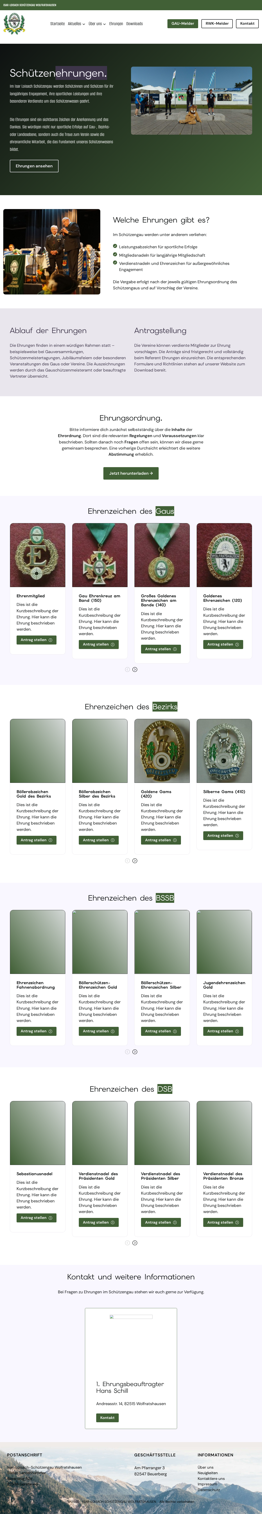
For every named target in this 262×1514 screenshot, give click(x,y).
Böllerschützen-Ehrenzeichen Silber (161, 984)
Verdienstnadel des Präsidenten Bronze (223, 1176)
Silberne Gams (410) (224, 791)
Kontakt (247, 23)
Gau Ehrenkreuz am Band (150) (99, 598)
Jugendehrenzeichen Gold (224, 984)
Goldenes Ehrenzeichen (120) (222, 598)
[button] (134, 669)
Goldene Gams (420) (156, 793)
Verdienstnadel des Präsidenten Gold (98, 1176)
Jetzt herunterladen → (131, 473)
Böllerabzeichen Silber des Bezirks (97, 793)
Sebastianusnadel (34, 1174)
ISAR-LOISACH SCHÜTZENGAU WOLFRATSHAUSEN (29, 5)
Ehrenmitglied (31, 596)
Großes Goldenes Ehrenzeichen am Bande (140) (158, 600)
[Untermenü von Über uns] (104, 23)
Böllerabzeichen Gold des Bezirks (34, 793)
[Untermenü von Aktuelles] (83, 23)
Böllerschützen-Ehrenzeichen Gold (98, 984)
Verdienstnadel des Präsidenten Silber (160, 1176)
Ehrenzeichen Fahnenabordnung (36, 984)
